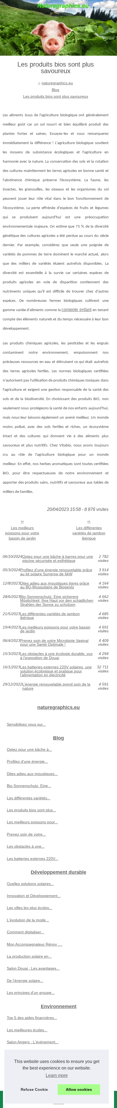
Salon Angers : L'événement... (33, 1042)
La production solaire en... (29, 956)
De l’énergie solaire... (25, 980)
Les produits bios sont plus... (31, 810)
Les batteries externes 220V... (32, 858)
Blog (55, 90)
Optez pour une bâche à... (29, 749)
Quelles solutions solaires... (30, 883)
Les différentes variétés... (28, 798)
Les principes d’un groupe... (31, 992)
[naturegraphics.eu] (58, 28)
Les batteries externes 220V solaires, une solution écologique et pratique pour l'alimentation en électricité (56, 671)
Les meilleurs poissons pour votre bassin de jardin (22, 533)
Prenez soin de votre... (26, 834)
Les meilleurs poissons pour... (32, 822)
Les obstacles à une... (26, 846)
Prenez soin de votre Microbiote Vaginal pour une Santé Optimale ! (54, 643)
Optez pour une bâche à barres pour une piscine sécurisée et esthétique (57, 558)
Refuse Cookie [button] (34, 1089)
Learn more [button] (57, 1075)
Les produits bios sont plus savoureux (55, 96)
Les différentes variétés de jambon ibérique (88, 533)
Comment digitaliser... (25, 932)
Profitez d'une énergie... (27, 761)
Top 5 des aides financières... (32, 1017)
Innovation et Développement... (34, 895)
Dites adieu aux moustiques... (32, 774)
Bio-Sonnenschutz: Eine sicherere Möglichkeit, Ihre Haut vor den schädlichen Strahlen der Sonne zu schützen (56, 600)
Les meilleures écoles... (27, 1030)
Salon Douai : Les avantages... (33, 968)
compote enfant (76, 309)
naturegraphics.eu (57, 83)
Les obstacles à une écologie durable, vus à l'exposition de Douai (56, 656)
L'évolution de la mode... (28, 920)
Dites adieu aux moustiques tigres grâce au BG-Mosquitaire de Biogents (54, 585)
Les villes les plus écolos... (29, 908)
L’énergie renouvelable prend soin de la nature (56, 686)
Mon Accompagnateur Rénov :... (34, 944)
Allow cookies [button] (79, 1089)
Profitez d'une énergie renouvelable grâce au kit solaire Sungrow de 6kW (56, 572)
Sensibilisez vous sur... (26, 724)
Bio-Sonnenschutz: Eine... (29, 786)
